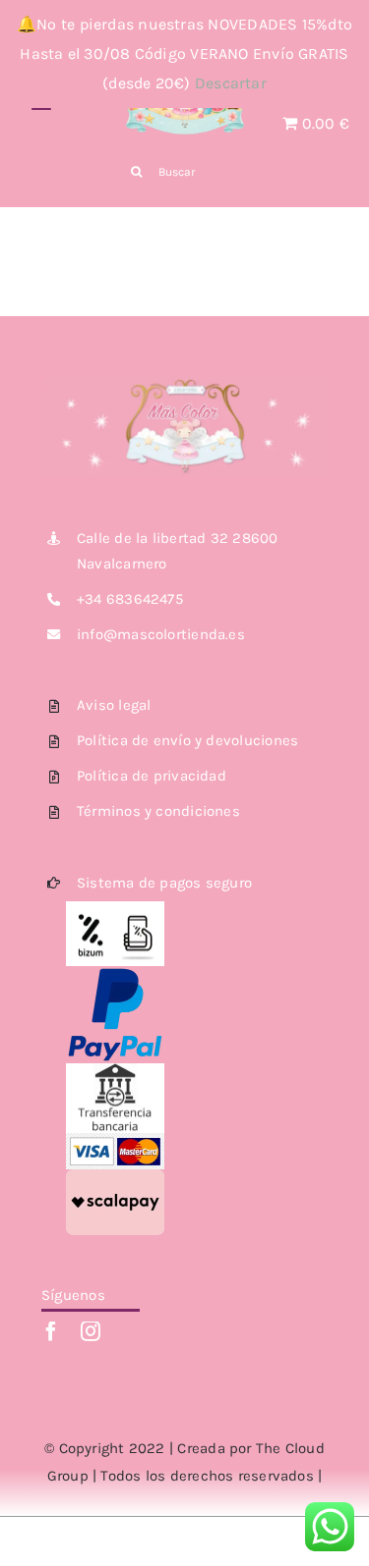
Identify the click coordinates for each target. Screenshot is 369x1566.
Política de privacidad (151, 775)
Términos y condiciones (158, 811)
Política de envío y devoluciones (187, 740)
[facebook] (51, 1331)
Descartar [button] (231, 83)
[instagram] (90, 1331)
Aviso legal (114, 705)
